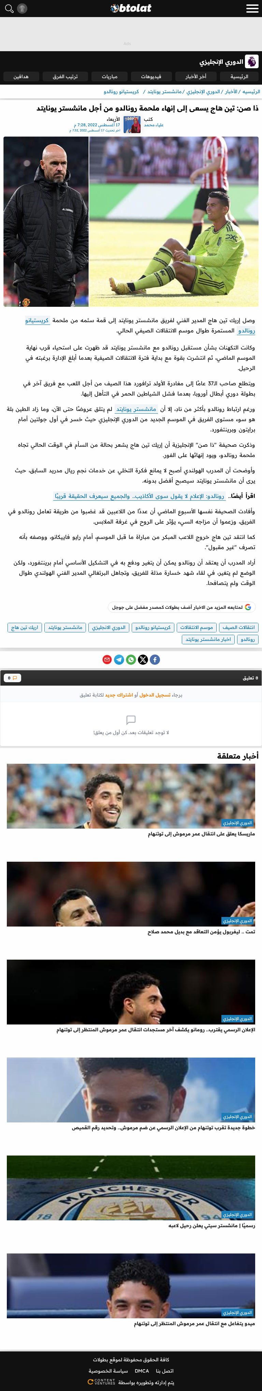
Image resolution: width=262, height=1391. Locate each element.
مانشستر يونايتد (136, 408)
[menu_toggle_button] (252, 8)
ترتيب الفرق (65, 76)
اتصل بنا (165, 1371)
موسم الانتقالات (196, 627)
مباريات (109, 76)
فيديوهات (151, 76)
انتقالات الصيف (239, 627)
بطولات (100, 1360)
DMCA (142, 1371)
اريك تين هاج (24, 627)
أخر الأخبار (196, 76)
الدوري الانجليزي (109, 627)
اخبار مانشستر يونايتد (208, 639)
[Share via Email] (107, 660)
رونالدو (248, 639)
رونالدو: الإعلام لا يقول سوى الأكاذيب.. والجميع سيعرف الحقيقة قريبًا (139, 495)
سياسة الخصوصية (108, 1371)
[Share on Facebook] (155, 660)
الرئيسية (239, 76)
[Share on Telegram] (119, 660)
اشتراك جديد (119, 695)
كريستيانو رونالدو (153, 627)
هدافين (21, 76)
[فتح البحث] (9, 9)
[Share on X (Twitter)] (143, 660)
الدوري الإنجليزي (237, 822)
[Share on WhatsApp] (131, 660)
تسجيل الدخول (155, 695)
